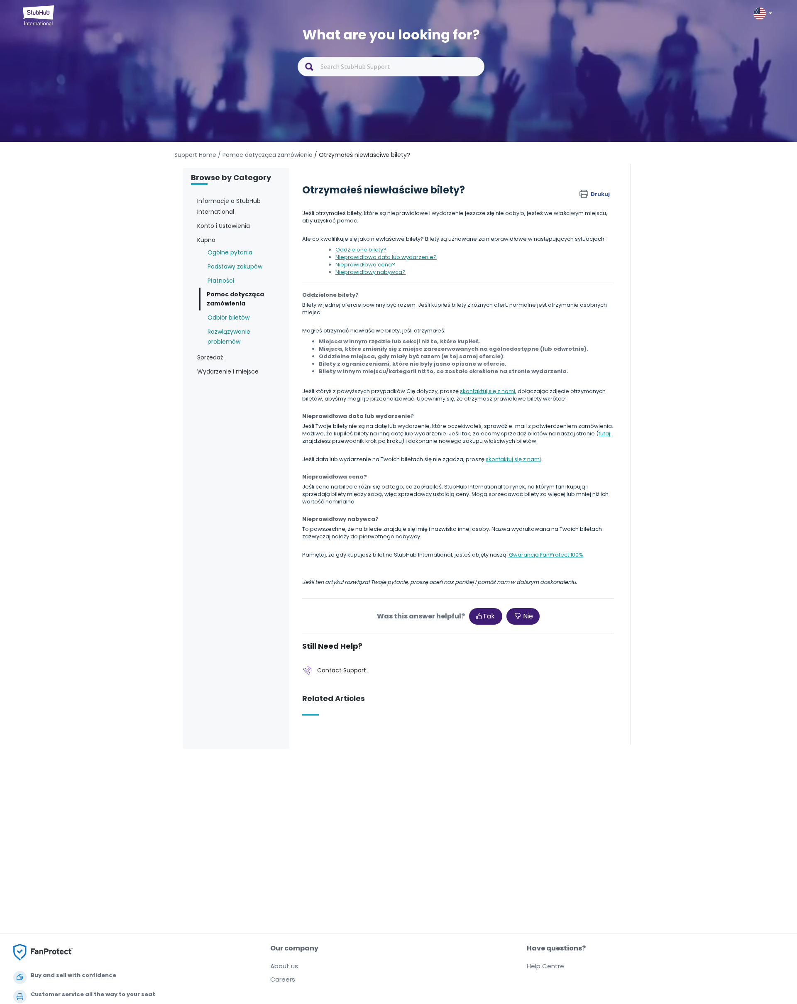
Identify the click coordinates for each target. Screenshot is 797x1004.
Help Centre (545, 966)
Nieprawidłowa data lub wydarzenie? (386, 257)
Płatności (221, 280)
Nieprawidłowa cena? (365, 265)
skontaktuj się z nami (487, 391)
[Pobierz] (383, 403)
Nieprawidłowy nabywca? (370, 272)
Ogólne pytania (230, 252)
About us (284, 966)
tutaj (605, 433)
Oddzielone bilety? (360, 250)
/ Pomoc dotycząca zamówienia (265, 155)
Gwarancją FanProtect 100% (545, 555)
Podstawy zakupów (235, 266)
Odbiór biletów (228, 317)
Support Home (195, 155)
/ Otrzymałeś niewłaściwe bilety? (362, 155)
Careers (282, 979)
